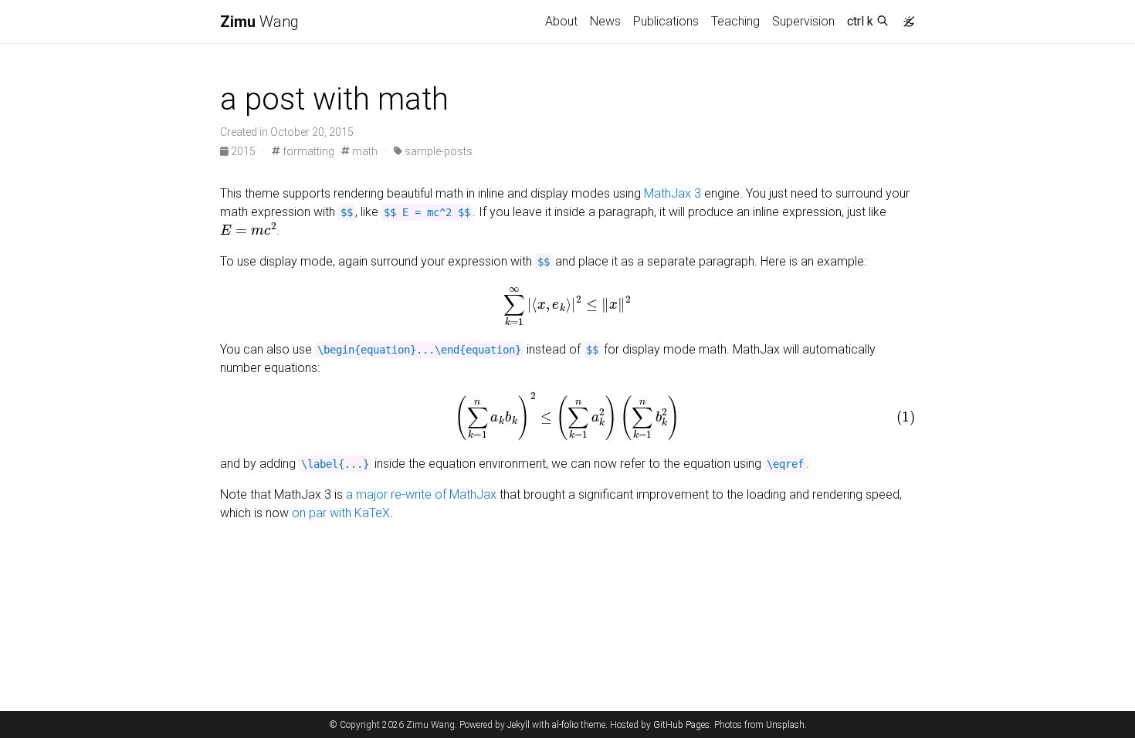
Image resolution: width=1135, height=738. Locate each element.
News (605, 21)
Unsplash (785, 724)
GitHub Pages (681, 724)
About (561, 21)
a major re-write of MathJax (421, 494)
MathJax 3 (672, 193)
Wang (259, 21)
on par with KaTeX (341, 513)
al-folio (565, 724)
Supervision (803, 21)
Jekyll (518, 724)
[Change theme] (905, 17)
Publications (666, 21)
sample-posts (437, 151)
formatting (307, 151)
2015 (243, 151)
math (364, 151)
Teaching (735, 21)
